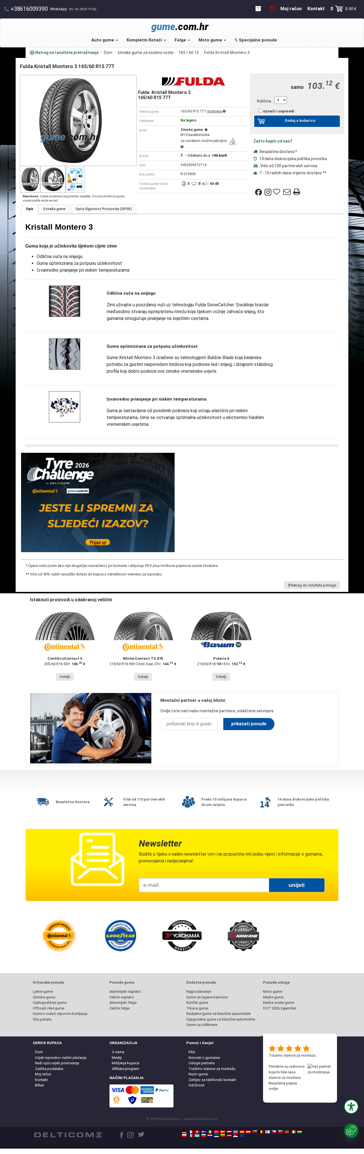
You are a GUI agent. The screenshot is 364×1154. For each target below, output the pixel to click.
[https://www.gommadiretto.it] (210, 1131)
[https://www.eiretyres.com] (293, 1131)
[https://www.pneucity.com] (286, 1131)
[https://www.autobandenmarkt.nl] (229, 1131)
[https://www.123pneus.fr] (191, 1131)
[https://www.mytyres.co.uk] (235, 1131)
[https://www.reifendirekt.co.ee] (216, 1135)
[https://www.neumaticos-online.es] (242, 1131)
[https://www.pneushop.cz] (274, 1131)
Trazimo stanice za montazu (292, 1055)
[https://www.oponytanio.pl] (184, 1135)
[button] (351, 1106)
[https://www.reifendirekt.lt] (222, 1135)
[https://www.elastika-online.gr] (197, 1135)
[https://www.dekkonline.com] (216, 1131)
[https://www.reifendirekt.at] (248, 1131)
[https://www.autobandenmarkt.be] (261, 1131)
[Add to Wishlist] (277, 192)
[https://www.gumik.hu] (299, 1131)
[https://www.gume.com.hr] (210, 1135)
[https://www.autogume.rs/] (235, 1135)
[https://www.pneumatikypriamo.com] (280, 1131)
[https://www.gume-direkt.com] (255, 1131)
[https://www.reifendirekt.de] (184, 1131)
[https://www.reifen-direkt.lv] (229, 1135)
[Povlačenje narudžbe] (272, 8)
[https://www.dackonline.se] (203, 1131)
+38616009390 (29, 8)
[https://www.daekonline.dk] (222, 1131)
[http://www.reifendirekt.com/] (242, 1135)
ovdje (273, 1088)
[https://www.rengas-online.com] (267, 1131)
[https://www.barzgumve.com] (203, 1135)
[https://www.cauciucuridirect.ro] (191, 1135)
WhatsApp (73, 9)
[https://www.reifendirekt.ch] (197, 1131)
